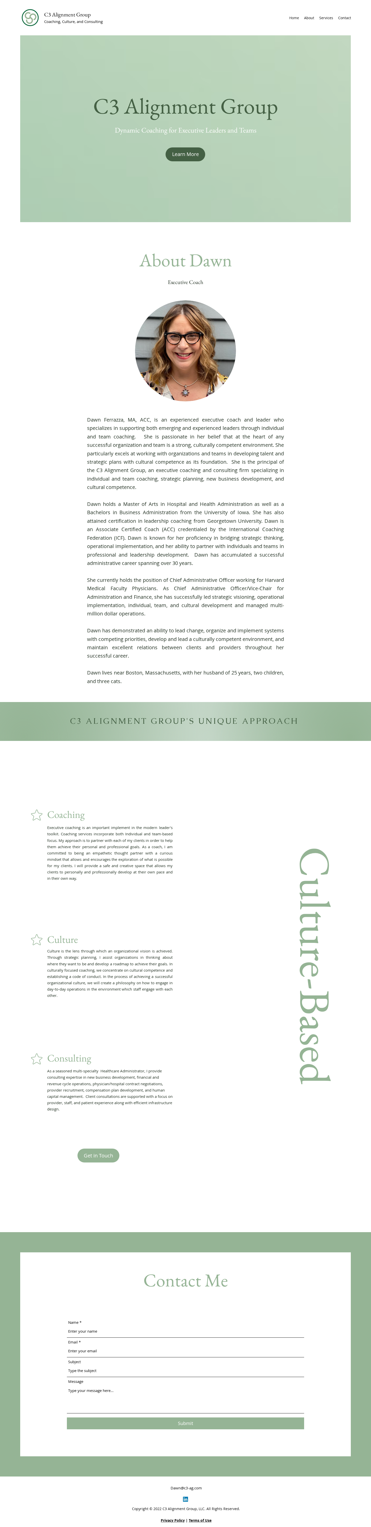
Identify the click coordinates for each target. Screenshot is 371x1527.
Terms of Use (200, 1520)
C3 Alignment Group (67, 14)
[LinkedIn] (185, 1499)
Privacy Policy (173, 1520)
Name (73, 1322)
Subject (74, 1362)
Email (73, 1342)
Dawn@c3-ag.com (186, 1487)
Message (75, 1381)
